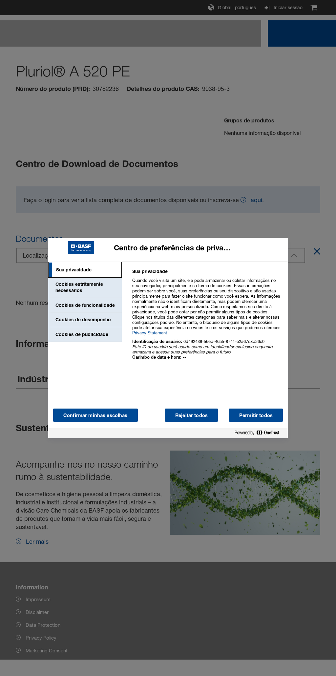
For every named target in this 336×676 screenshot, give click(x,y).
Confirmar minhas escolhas (95, 415)
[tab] (85, 270)
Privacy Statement (149, 332)
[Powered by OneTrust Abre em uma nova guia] (259, 434)
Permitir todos (256, 415)
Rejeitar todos (191, 415)
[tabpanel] (207, 317)
